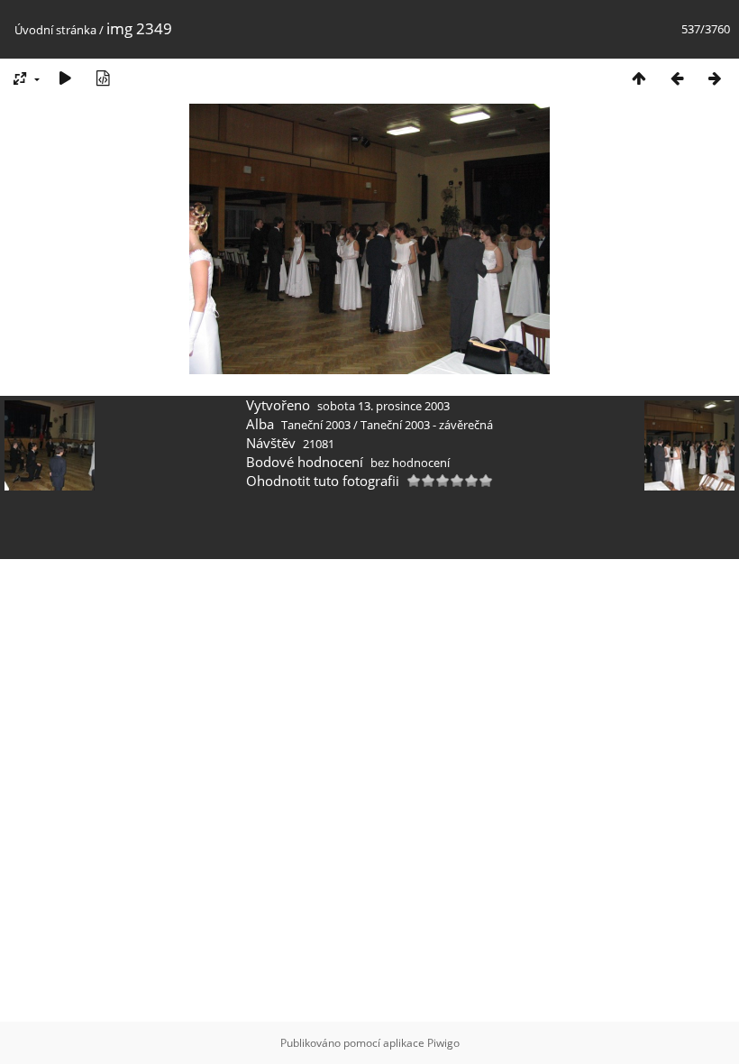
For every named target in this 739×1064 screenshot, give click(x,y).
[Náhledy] (639, 78)
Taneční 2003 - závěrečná (426, 425)
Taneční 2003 (316, 425)
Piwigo (443, 1042)
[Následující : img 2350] (715, 78)
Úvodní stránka (55, 30)
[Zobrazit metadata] (103, 78)
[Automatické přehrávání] (65, 78)
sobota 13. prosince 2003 (383, 406)
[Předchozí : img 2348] (677, 78)
